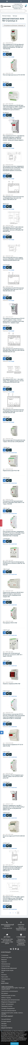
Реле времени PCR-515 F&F (10, 622)
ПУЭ (2, 972)
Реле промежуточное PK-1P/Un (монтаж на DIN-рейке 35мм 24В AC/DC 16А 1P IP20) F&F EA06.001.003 (13, 289)
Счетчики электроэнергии (8, 1010)
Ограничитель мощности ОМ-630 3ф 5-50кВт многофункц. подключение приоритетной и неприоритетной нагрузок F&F (13, 594)
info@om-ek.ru (18, 8)
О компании (4, 955)
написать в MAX (18, 7)
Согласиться (14, 1043)
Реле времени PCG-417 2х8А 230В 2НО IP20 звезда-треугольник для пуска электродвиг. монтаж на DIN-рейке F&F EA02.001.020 (13, 229)
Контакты (4, 974)
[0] (25, 6)
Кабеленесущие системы (8, 995)
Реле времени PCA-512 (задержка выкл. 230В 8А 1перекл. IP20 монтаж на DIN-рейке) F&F (13, 776)
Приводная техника (6, 1006)
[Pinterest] (15, 948)
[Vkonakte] (10, 948)
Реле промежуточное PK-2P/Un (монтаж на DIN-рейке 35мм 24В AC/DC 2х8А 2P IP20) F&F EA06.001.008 (13, 411)
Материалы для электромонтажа (10, 1000)
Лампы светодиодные (7, 1004)
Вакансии (4, 959)
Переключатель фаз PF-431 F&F (11, 470)
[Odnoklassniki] (13, 948)
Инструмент (4, 993)
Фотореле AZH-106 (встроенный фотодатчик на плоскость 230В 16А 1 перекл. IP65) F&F (12, 654)
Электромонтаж (5, 964)
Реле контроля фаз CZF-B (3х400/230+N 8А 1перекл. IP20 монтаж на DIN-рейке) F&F (14, 440)
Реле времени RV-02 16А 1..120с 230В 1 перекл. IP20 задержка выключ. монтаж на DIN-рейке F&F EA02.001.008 (13, 381)
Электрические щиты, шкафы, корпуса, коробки (12, 1013)
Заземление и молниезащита (9, 991)
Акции (3, 981)
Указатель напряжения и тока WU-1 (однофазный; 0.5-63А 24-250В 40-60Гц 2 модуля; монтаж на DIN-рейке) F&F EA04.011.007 (13, 807)
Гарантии (4, 962)
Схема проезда (5, 966)
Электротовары (6, 16)
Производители (5, 979)
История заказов (6, 1021)
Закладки (3, 1023)
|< (10, 912)
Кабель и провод (6, 997)
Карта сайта (4, 977)
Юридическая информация (9, 968)
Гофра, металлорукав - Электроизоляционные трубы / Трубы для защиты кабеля (13, 988)
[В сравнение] (10, 54)
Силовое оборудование (8, 1008)
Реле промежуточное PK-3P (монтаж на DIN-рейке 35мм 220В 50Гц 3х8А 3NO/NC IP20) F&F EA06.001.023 (13, 350)
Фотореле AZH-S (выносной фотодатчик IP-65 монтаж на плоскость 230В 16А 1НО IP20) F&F (14, 563)
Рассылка (4, 1025)
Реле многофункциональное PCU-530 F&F (14, 75)
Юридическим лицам (7, 970)
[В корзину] (4, 54)
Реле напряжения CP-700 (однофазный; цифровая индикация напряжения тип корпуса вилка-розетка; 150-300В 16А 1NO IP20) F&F (13, 46)
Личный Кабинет (6, 1019)
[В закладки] (7, 54)
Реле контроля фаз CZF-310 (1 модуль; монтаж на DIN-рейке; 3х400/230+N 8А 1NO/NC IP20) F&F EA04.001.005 (13, 259)
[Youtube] (18, 948)
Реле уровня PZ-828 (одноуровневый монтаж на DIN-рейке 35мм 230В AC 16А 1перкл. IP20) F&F (13, 502)
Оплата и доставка (6, 957)
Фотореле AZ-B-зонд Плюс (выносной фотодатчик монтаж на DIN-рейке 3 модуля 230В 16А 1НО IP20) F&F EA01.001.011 (13, 868)
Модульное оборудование (8, 1002)
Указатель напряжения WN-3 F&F (11, 683)
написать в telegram (17, 5)
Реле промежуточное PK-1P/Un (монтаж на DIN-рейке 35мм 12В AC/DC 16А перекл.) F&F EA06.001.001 (13, 198)
